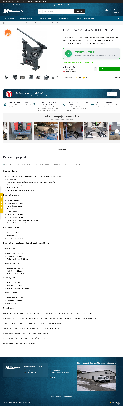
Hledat (79, 11)
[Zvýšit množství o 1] (95, 68)
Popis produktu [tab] (61, 149)
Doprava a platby (56, 375)
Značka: (116, 77)
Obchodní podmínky (18, 5)
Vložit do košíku (111, 69)
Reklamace (54, 377)
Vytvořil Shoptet (116, 402)
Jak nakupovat (6, 5)
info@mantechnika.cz (32, 370)
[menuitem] (10, 18)
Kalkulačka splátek (71, 71)
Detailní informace (99, 43)
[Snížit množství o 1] (95, 70)
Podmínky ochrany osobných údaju (61, 372)
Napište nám (112, 94)
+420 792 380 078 (31, 373)
